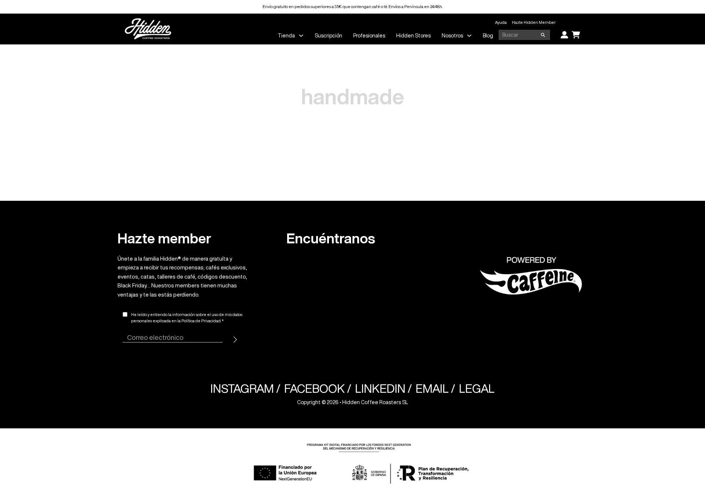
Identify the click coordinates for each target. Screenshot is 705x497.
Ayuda (501, 22)
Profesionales (369, 35)
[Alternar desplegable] (301, 35)
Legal (477, 388)
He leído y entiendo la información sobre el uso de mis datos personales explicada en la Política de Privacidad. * (186, 317)
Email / (435, 388)
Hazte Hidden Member (534, 22)
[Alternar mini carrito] (576, 35)
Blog (488, 35)
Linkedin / (383, 388)
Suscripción (328, 35)
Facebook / (317, 388)
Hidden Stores (413, 35)
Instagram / (245, 388)
